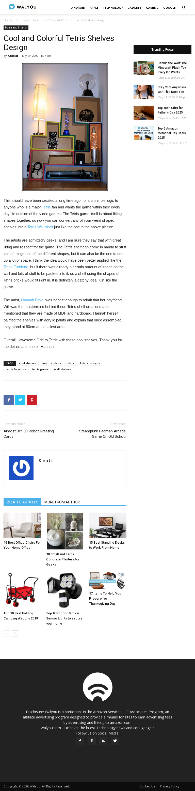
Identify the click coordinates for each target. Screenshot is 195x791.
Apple (94, 7)
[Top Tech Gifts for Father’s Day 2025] (144, 113)
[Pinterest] (92, 741)
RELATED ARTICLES (22, 502)
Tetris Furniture (16, 267)
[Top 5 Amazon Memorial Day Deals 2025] (144, 133)
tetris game (40, 369)
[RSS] (103, 741)
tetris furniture (16, 369)
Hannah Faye (32, 300)
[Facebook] (80, 741)
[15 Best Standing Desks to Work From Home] (107, 525)
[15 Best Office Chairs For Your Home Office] (22, 525)
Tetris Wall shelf (40, 227)
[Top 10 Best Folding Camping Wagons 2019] (22, 590)
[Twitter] (115, 741)
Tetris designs (89, 363)
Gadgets (134, 7)
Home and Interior (30, 20)
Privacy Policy (169, 786)
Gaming (152, 7)
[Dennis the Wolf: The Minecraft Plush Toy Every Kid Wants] (144, 68)
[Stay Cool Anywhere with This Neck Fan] (144, 92)
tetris (70, 363)
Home (8, 20)
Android (78, 7)
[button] (184, 7)
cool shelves (27, 363)
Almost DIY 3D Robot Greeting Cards (29, 434)
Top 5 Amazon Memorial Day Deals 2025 (172, 133)
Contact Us (147, 786)
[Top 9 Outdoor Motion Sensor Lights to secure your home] (65, 590)
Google (169, 7)
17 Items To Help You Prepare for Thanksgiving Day (105, 598)
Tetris (46, 207)
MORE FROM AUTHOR (62, 502)
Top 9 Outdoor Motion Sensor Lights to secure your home (64, 618)
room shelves (51, 363)
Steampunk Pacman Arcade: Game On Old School (102, 434)
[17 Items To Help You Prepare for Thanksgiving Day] (107, 580)
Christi (13, 56)
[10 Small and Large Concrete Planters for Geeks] (65, 531)
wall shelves (62, 369)
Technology (113, 7)
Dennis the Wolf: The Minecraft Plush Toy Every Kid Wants (172, 67)
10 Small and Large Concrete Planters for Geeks (62, 559)
